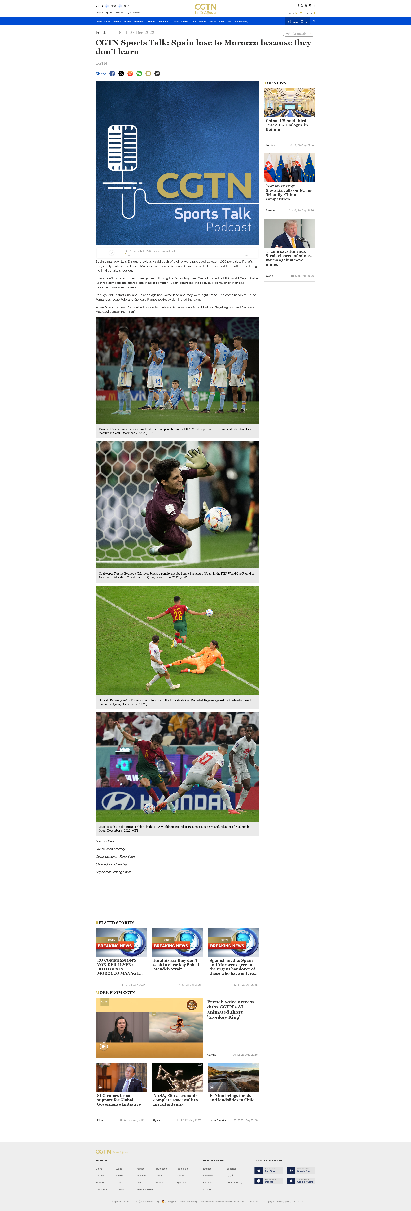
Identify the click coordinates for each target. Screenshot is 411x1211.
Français (119, 12)
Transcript (101, 1189)
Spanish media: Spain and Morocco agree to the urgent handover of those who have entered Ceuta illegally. (233, 967)
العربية (128, 12)
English (99, 12)
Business (138, 21)
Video (222, 21)
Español (109, 12)
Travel (193, 21)
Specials (181, 1182)
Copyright (269, 1201)
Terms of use (254, 1201)
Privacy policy (284, 1201)
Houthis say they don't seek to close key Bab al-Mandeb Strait (176, 964)
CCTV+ (207, 1189)
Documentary (240, 21)
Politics (127, 21)
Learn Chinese (144, 1189)
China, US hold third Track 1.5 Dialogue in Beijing (287, 125)
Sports (184, 21)
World (116, 21)
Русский (137, 12)
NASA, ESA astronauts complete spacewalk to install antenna (175, 1099)
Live (229, 21)
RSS (291, 13)
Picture (212, 21)
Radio (295, 21)
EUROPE (121, 1189)
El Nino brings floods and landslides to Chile (232, 1097)
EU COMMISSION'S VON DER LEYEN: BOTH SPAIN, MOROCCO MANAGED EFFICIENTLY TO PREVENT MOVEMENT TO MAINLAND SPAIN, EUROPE (120, 967)
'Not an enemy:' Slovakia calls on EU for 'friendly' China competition (289, 192)
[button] (103, 1046)
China (107, 21)
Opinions (150, 21)
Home (99, 21)
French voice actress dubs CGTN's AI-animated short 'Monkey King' (230, 1009)
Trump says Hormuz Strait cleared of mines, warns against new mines (289, 258)
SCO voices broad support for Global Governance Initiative (119, 1099)
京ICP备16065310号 (149, 1201)
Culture (175, 21)
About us (298, 1201)
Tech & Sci (162, 21)
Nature (202, 21)
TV (305, 21)
